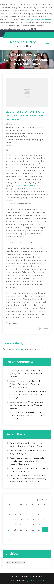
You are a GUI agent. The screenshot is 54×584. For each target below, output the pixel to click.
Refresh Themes (36, 580)
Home (11, 146)
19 (21, 525)
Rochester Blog (23, 42)
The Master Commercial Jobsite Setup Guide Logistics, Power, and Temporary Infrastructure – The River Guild (27, 478)
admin (45, 328)
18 (15, 525)
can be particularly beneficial (28, 185)
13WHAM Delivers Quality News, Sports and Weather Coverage (25, 373)
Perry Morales (16, 412)
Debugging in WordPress (37, 20)
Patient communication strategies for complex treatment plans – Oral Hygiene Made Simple (27, 461)
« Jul (8, 539)
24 (9, 530)
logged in (19, 349)
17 (9, 525)
